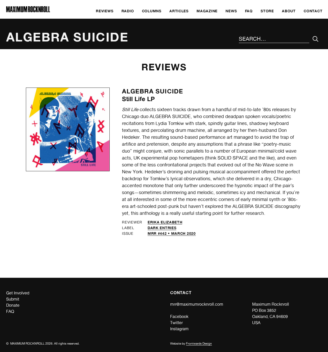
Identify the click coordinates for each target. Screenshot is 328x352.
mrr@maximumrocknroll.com (196, 304)
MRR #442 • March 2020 (172, 233)
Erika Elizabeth (165, 222)
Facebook (179, 316)
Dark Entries (162, 228)
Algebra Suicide (152, 91)
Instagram (179, 328)
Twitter (176, 322)
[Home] (28, 10)
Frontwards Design (199, 343)
